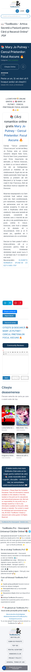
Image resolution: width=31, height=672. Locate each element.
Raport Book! (9, 316)
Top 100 (15, 645)
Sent (6, 378)
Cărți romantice (13, 60)
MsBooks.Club (15, 654)
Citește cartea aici (10, 311)
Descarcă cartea (10, 322)
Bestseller (15, 637)
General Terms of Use (16, 662)
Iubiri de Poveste (15, 641)
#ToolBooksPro (22, 616)
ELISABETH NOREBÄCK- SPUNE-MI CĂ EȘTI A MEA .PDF (15, 262)
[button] (4, 352)
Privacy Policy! (15, 658)
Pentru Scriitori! (15, 650)
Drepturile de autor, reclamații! (15, 667)
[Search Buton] (27, 16)
